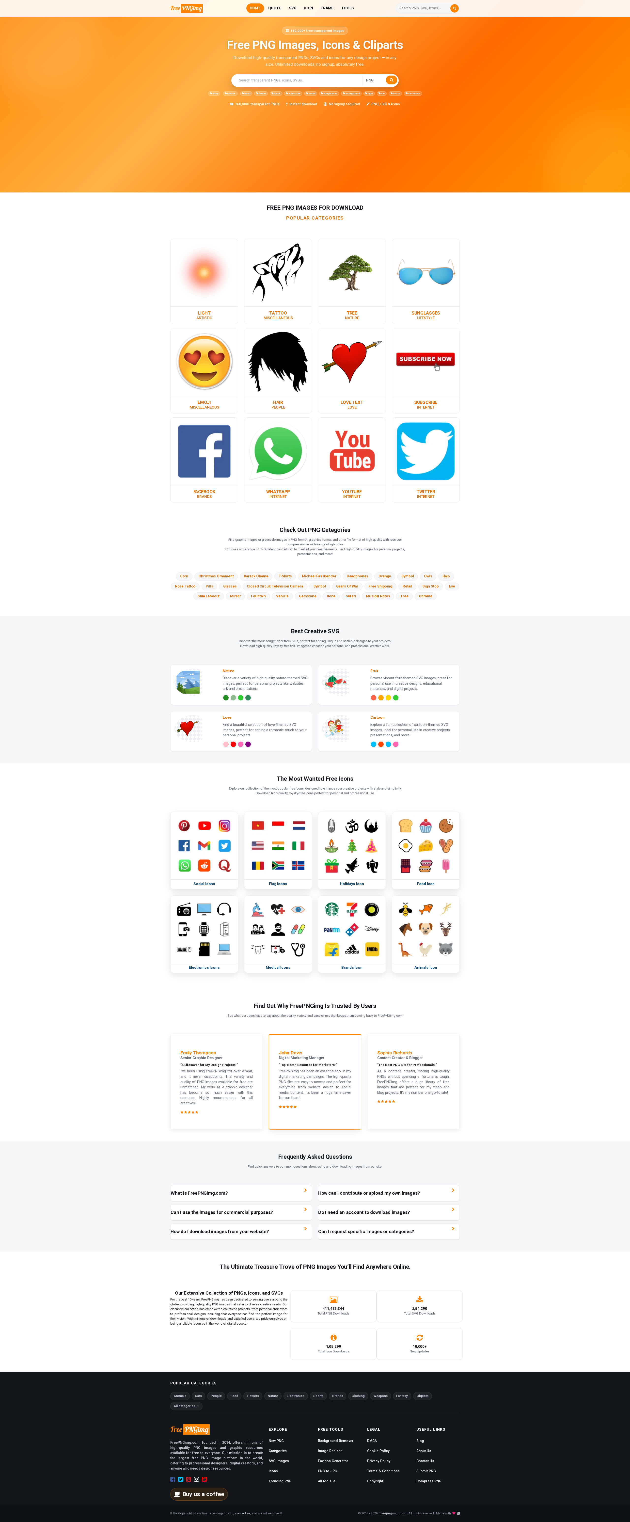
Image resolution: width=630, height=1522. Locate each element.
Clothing (358, 1396)
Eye (452, 586)
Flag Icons (278, 884)
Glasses (229, 586)
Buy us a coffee (203, 1494)
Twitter (425, 491)
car (382, 93)
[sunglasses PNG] (425, 272)
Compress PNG (428, 1481)
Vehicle (282, 596)
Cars (198, 1396)
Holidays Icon (352, 884)
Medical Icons (278, 967)
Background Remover (336, 1441)
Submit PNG (426, 1471)
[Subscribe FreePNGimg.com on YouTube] (204, 1479)
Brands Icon (351, 967)
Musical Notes (378, 596)
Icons (273, 1471)
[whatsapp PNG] (278, 451)
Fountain (258, 596)
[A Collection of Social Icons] (204, 845)
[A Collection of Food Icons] (425, 845)
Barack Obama (256, 576)
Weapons (381, 1396)
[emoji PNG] (204, 362)
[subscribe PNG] (425, 362)
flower (262, 93)
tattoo (396, 93)
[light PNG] (204, 272)
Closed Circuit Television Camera (275, 586)
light (370, 93)
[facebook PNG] (204, 451)
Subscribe (426, 402)
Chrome (425, 596)
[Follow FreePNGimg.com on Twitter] (180, 1479)
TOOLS (347, 8)
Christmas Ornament (216, 576)
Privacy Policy (378, 1461)
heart (247, 93)
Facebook (204, 491)
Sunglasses (425, 313)
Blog (420, 1441)
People (278, 407)
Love (352, 407)
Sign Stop (431, 586)
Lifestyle (426, 318)
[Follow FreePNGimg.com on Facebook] (172, 1479)
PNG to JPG (327, 1471)
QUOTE (274, 8)
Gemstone (307, 596)
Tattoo (278, 313)
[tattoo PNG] (278, 272)
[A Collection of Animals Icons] (425, 929)
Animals (180, 1396)
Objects (422, 1396)
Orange (384, 576)
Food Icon (426, 884)
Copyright (375, 1481)
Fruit (374, 671)
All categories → (186, 1406)
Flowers (253, 1396)
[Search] (454, 8)
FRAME (327, 8)
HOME (255, 8)
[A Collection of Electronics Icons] (204, 929)
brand (311, 93)
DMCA (372, 1441)
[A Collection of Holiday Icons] (352, 845)
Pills (209, 586)
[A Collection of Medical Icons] (278, 929)
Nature (352, 318)
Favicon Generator (333, 1461)
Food (234, 1396)
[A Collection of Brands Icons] (352, 929)
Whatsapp (278, 491)
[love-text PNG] (352, 362)
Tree (352, 313)
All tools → (327, 1481)
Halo (446, 576)
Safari (351, 596)
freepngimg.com (392, 1513)
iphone (231, 93)
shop (215, 93)
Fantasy (402, 1396)
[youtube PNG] (352, 451)
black (276, 93)
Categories (278, 1451)
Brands (204, 496)
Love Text (352, 402)
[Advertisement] (318, 143)
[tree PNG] (352, 272)
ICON (308, 8)
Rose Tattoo (185, 586)
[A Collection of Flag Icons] (278, 845)
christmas (414, 93)
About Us (423, 1451)
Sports (318, 1396)
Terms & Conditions (383, 1471)
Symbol (407, 576)
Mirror (235, 596)
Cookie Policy (378, 1451)
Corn (184, 576)
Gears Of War (347, 586)
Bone (331, 596)
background (352, 93)
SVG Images (279, 1461)
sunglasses (330, 93)
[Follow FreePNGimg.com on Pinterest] (188, 1479)
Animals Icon (425, 967)
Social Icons (204, 884)
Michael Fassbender (319, 576)
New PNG (276, 1441)
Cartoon (377, 717)
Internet (425, 407)
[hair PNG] (278, 362)
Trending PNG (280, 1481)
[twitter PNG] (425, 451)
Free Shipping (380, 586)
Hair (278, 402)
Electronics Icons (204, 967)
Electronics (295, 1396)
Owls (428, 576)
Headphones (357, 576)
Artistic (204, 318)
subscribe (294, 93)
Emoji (204, 402)
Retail (407, 586)
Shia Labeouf (209, 596)
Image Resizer (330, 1451)
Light (204, 313)
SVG (293, 8)
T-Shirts (285, 576)
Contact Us (425, 1461)
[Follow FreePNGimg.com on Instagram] (196, 1479)
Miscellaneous (278, 318)
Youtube (352, 491)
